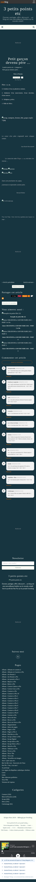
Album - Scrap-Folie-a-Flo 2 (11, 744)
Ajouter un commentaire (17, 362)
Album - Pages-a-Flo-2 (9, 732)
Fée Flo (15, 588)
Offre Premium (4, 830)
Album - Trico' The (8, 753)
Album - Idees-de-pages (10, 727)
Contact (29, 825)
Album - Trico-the (8, 756)
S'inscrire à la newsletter (9, 303)
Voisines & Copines (8, 782)
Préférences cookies (30, 830)
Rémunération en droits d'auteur (24, 827)
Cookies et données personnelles (17, 830)
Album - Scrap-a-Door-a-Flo (11, 737)
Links (4, 775)
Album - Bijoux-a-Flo (9, 682)
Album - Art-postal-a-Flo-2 (10, 679)
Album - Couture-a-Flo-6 (10, 705)
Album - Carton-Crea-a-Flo (11, 689)
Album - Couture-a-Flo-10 (10, 693)
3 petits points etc (18, 11)
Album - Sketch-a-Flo (9, 746)
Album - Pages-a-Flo (8, 729)
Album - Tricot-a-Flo (8, 751)
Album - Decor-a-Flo (9, 720)
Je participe (5, 768)
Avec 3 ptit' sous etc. (8, 760)
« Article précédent (8, 282)
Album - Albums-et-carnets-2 (11, 670)
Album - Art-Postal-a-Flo (10, 677)
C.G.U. (14, 827)
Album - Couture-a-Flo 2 (10, 696)
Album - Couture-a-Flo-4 (10, 701)
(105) (5, 801)
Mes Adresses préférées (9, 777)
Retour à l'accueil (18, 286)
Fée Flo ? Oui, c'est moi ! (10, 765)
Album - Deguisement (9, 725)
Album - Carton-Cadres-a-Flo (11, 686)
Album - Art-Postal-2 (9, 674)
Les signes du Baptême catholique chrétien (16, 770)
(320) (6, 794)
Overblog (29, 817)
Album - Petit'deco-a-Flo (10, 734)
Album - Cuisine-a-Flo (9, 715)
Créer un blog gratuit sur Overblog (11, 825)
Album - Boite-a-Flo (8, 684)
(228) (9, 797)
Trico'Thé (5, 780)
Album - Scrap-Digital (9, 739)
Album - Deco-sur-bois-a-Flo (11, 722)
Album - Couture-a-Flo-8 (10, 710)
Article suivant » (28, 282)
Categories (18, 67)
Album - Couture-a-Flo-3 (10, 698)
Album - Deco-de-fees (9, 717)
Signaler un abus (7, 827)
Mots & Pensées (18, 74)
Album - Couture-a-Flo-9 (10, 713)
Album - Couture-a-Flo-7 (10, 708)
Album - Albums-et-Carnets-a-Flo (13, 672)
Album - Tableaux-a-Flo (10, 749)
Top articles (23, 825)
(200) (6, 799)
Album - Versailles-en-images (11, 758)
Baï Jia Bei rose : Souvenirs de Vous (13, 763)
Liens (3, 772)
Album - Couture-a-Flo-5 (10, 703)
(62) (7, 804)
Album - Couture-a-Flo (9, 691)
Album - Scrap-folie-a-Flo (10, 741)
